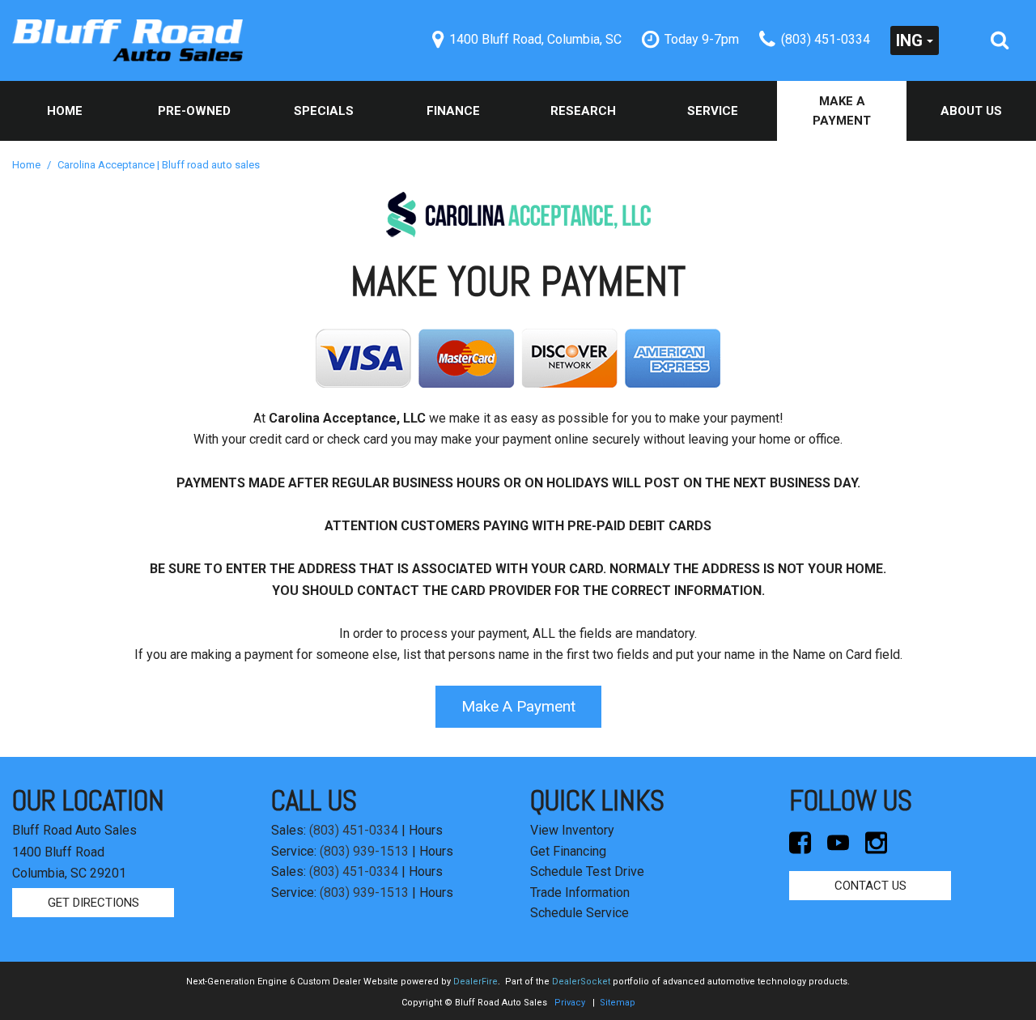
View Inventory (572, 830)
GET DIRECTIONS (93, 902)
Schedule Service (579, 912)
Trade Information (580, 892)
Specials (324, 111)
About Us (971, 111)
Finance (453, 111)
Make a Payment (842, 111)
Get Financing (568, 851)
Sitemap (617, 1002)
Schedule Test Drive (587, 871)
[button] (999, 40)
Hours (426, 830)
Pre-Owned (194, 111)
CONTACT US (870, 885)
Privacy (569, 1002)
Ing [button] (909, 40)
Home (65, 111)
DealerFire (475, 981)
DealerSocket (581, 981)
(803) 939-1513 (364, 851)
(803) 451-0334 (353, 830)
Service (712, 111)
